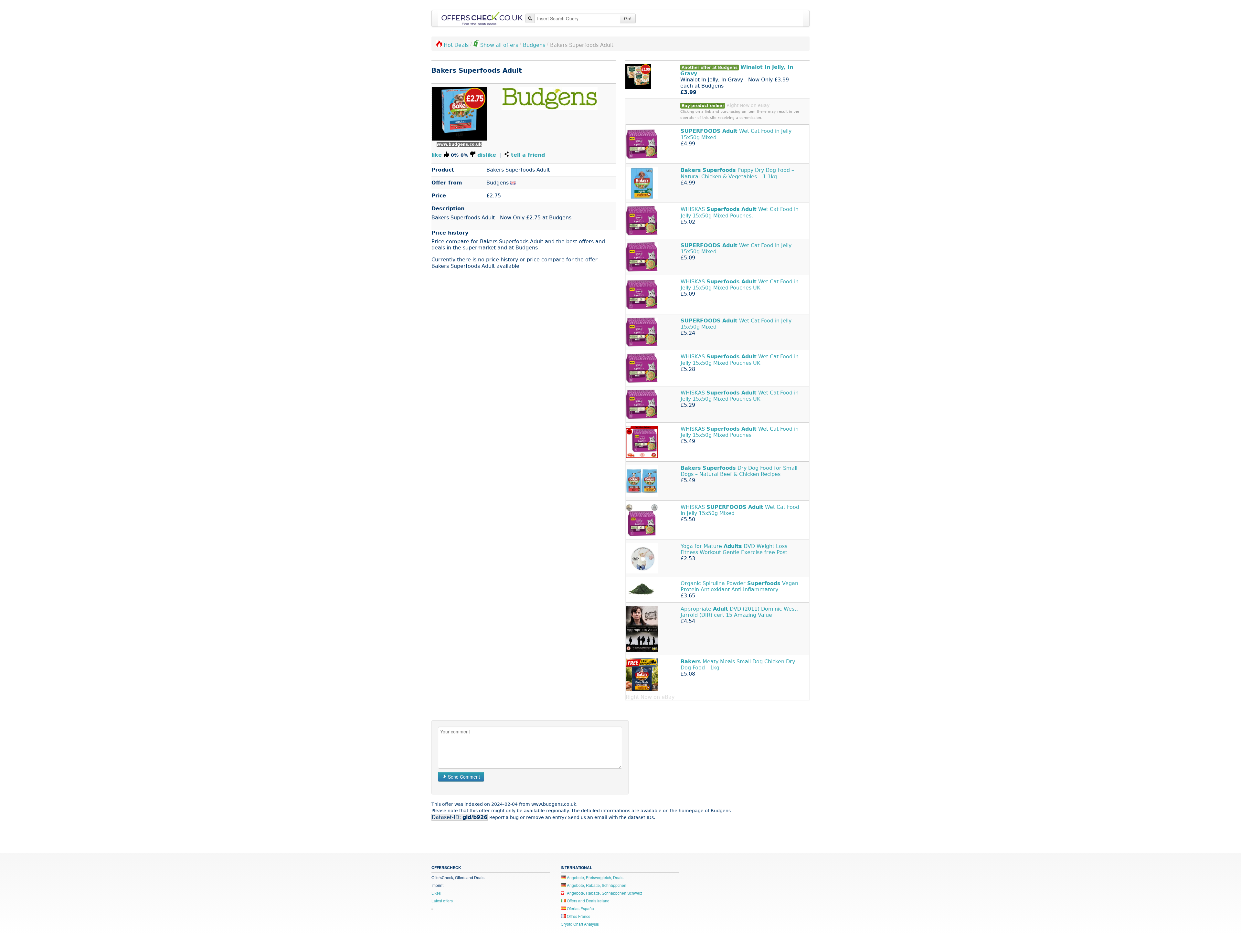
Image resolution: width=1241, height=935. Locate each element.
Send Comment (463, 776)
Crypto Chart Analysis (580, 924)
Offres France (578, 916)
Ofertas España (580, 908)
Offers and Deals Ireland (588, 900)
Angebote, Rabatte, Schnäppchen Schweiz (604, 893)
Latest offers (442, 900)
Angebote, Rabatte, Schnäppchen (596, 885)
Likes (436, 893)
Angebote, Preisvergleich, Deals (594, 877)
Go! (627, 18)
